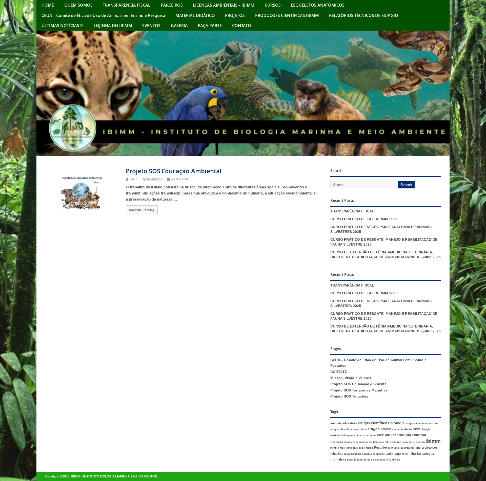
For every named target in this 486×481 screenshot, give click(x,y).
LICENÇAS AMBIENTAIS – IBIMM (223, 5)
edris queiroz (386, 434)
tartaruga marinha (401, 453)
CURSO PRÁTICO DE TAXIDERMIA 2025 (363, 219)
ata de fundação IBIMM (406, 429)
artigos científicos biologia (381, 423)
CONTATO (241, 25)
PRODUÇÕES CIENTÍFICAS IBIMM (287, 15)
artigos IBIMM (379, 429)
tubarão (351, 459)
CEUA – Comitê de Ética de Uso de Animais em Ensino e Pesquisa (103, 15)
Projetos (415, 447)
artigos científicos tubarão (421, 423)
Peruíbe (380, 447)
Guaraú (420, 442)
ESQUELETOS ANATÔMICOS (318, 5)
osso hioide (366, 447)
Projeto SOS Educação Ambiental (173, 171)
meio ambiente (349, 447)
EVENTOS (151, 25)
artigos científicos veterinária (348, 429)
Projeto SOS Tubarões (349, 396)
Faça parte (408, 442)
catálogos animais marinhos (358, 435)
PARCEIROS (172, 5)
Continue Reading (141, 210)
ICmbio (334, 447)
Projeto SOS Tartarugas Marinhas (359, 390)
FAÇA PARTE (210, 25)
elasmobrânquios (341, 442)
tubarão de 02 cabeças (371, 459)
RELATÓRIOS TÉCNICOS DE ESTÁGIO (363, 15)
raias (347, 453)
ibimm (134, 179)
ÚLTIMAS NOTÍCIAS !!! (62, 25)
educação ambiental (411, 434)
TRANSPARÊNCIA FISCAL (126, 5)
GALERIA (179, 25)
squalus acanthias (373, 453)
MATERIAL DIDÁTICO (195, 15)
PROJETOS (235, 15)
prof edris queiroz (399, 447)
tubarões (393, 459)
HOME (48, 5)
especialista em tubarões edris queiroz (377, 442)
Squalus (356, 453)
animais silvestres (343, 423)
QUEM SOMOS (78, 5)
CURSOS (273, 5)
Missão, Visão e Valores (350, 378)
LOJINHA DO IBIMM (113, 25)
